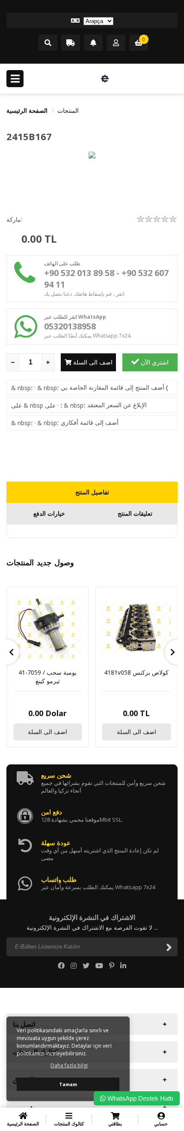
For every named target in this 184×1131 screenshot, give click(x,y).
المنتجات (68, 110)
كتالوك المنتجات (69, 1123)
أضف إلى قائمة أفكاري (90, 422)
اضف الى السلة (92, 362)
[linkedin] (123, 965)
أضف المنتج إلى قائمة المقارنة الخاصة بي (112, 387)
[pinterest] (111, 965)
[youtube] (99, 965)
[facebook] (61, 965)
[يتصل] (48, 43)
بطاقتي (115, 1123)
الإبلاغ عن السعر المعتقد (117, 405)
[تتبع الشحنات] (70, 43)
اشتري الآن (154, 362)
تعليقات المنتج (135, 513)
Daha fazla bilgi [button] (69, 1065)
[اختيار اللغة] (92, 20)
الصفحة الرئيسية (26, 110)
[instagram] (73, 965)
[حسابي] (116, 43)
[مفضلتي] (93, 43)
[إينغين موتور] (104, 78)
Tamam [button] (68, 1084)
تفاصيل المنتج (92, 492)
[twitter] (86, 965)
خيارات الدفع (49, 513)
